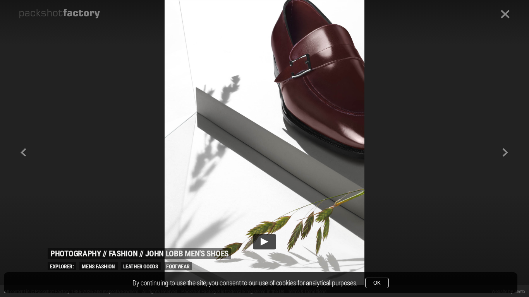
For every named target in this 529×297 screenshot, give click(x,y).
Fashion (123, 253)
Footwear (177, 266)
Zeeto (519, 291)
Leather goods (140, 266)
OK (377, 283)
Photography (75, 253)
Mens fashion (98, 266)
